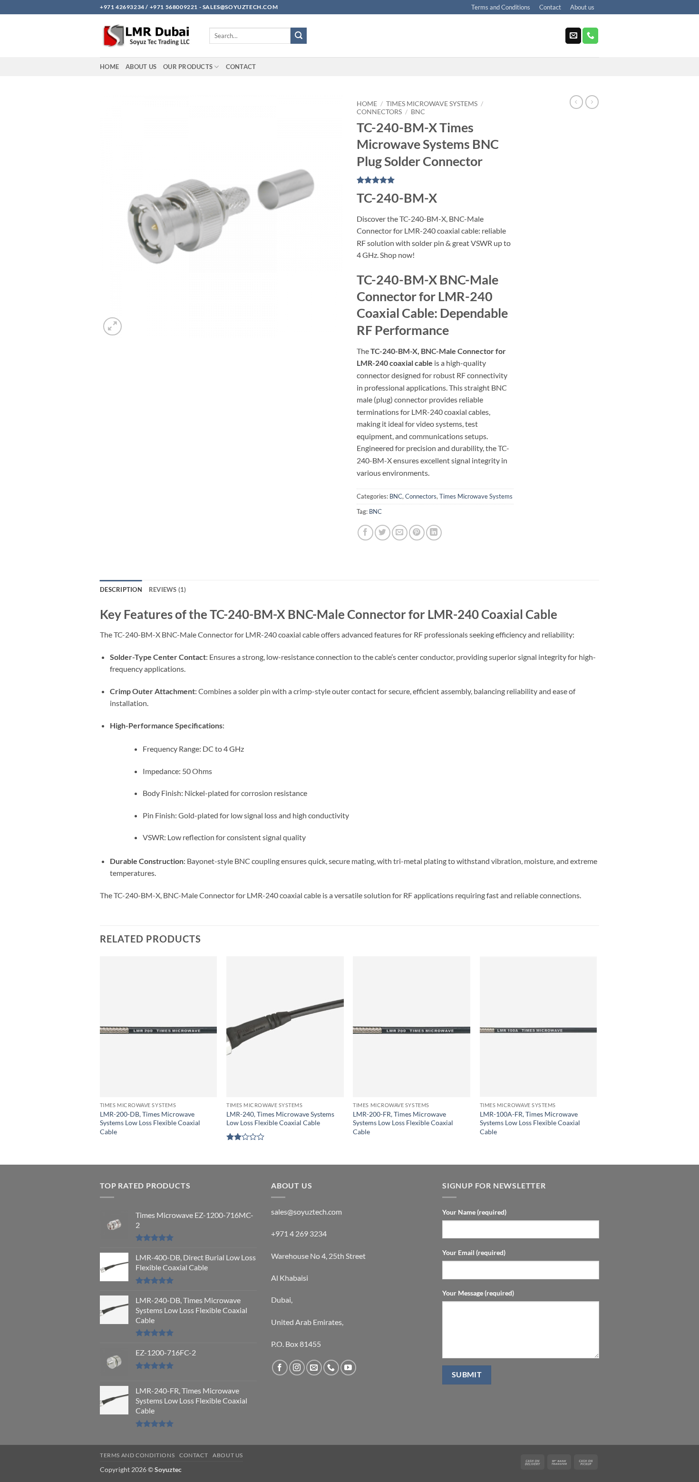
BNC (418, 112)
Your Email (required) (473, 1252)
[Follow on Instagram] (297, 1367)
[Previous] (100, 1059)
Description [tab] (121, 589)
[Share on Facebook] (365, 532)
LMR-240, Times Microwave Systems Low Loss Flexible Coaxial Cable (280, 1118)
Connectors (379, 112)
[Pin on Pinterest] (417, 532)
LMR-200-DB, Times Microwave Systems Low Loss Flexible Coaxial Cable (150, 1123)
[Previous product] (592, 101)
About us (582, 7)
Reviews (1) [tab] (167, 589)
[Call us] (590, 36)
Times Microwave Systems (431, 104)
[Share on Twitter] (382, 532)
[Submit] (299, 36)
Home (109, 66)
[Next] (596, 1059)
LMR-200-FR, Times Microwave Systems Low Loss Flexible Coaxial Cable (403, 1123)
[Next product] (576, 101)
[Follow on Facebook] (280, 1367)
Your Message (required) (478, 1293)
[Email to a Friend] (400, 532)
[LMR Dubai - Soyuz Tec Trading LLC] (147, 36)
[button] (112, 326)
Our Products (188, 66)
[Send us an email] (573, 36)
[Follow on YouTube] (348, 1367)
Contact (550, 7)
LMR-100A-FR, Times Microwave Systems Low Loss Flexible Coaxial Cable (530, 1123)
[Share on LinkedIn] (434, 532)
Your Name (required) (474, 1212)
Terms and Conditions (500, 7)
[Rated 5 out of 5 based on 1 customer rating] (435, 180)
